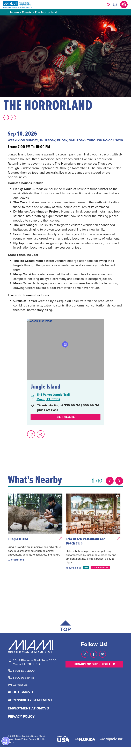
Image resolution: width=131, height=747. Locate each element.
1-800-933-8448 (23, 678)
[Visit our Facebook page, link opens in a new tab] (93, 654)
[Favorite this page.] (6, 117)
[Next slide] (119, 481)
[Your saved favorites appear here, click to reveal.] (108, 4)
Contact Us (20, 685)
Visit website (65, 417)
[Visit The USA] (63, 739)
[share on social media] (13, 117)
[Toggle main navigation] (124, 4)
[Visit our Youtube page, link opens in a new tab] (102, 654)
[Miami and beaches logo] (34, 646)
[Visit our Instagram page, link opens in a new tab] (84, 654)
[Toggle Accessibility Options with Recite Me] (115, 4)
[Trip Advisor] (111, 739)
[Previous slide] (110, 481)
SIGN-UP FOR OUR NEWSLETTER (94, 664)
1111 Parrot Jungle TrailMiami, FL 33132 (53, 396)
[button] (59, 496)
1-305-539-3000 (24, 671)
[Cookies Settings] (5, 741)
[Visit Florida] (85, 739)
